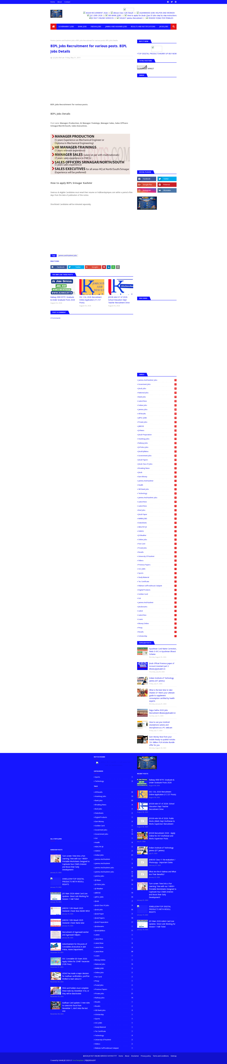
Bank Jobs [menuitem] (82, 27)
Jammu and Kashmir (157, 481)
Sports (157, 573)
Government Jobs (157, 456)
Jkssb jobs (157, 388)
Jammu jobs (157, 409)
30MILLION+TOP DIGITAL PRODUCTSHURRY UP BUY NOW (159, 54)
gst (157, 598)
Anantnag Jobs (157, 439)
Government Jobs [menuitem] (66, 27)
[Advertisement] (91, 80)
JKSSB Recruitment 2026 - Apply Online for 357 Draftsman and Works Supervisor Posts (162, 836)
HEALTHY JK (157, 527)
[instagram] (146, 190)
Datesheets (157, 523)
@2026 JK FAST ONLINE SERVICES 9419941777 (100, 1056)
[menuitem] (53, 27)
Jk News (157, 430)
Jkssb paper (157, 514)
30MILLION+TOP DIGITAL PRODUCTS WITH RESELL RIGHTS (73, 881)
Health (157, 485)
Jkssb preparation (157, 435)
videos (157, 561)
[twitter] (171, 2)
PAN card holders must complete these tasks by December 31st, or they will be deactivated (75, 991)
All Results (157, 414)
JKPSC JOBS (157, 418)
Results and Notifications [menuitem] (143, 27)
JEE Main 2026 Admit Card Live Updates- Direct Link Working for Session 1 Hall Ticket (75, 896)
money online (157, 623)
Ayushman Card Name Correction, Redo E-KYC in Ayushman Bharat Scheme (163, 651)
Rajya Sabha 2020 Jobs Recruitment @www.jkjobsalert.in (162, 711)
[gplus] (146, 184)
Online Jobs (157, 540)
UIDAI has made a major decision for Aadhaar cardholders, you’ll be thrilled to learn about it (75, 976)
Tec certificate (157, 581)
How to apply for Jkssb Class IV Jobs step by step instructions (151, 15)
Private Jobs (157, 422)
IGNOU (157, 531)
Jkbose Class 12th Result (123, 13)
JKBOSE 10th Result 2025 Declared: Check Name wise (73, 921)
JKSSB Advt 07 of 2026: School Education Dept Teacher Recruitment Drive (119, 300)
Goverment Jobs (157, 384)
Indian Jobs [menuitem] (96, 27)
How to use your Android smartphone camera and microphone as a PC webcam (160, 725)
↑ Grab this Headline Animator (113, 765)
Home (52, 2)
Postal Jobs (157, 548)
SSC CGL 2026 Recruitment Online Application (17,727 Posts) (90, 300)
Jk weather (157, 535)
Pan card (157, 544)
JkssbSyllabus (157, 451)
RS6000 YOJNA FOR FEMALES (159, 18)
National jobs (157, 393)
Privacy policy (146, 1056)
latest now (157, 506)
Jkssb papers (157, 460)
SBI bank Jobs (157, 489)
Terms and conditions (161, 1056)
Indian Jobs (157, 405)
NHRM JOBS (157, 519)
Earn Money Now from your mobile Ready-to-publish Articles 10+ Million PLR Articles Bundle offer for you (162, 741)
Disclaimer (135, 1056)
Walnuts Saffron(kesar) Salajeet (157, 586)
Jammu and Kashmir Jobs (65, 40)
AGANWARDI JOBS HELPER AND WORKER (157, 13)
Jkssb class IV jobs (157, 464)
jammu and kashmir (157, 602)
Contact (67, 2)
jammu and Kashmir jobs (157, 498)
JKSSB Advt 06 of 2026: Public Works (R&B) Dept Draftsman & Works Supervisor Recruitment (162, 821)
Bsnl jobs (157, 510)
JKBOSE (157, 426)
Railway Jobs (157, 443)
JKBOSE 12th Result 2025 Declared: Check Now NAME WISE (76, 909)
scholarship (157, 636)
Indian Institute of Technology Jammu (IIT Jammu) (161, 679)
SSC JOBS (157, 569)
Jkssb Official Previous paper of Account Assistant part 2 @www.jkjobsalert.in (161, 666)
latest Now (157, 502)
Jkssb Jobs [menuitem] (163, 27)
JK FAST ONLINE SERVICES (101, 18)
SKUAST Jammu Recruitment (129, 18)
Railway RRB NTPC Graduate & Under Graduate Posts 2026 (62, 298)
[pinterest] (175, 2)
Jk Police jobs (157, 447)
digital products (157, 590)
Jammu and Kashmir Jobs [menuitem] (116, 27)
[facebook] (168, 2)
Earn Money (157, 477)
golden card (157, 594)
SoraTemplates (78, 1060)
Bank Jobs (157, 397)
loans (157, 619)
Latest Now (157, 401)
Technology (157, 493)
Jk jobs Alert (57, 58)
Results (157, 552)
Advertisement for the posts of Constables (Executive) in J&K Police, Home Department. (74, 947)
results (157, 632)
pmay (157, 628)
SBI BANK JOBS (113, 15)
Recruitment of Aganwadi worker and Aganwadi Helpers (75, 933)
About (59, 2)
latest (157, 611)
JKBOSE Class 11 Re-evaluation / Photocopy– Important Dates (162, 861)
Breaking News (157, 468)
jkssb (157, 472)
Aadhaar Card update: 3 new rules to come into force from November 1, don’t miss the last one (76, 1007)
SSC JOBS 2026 (95, 15)
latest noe (157, 615)
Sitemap (174, 1056)
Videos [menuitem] (55, 33)
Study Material (157, 577)
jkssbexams (157, 607)
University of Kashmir (157, 556)
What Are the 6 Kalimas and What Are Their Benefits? (162, 873)
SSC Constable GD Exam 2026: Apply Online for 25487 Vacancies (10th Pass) (75, 961)
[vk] (167, 190)
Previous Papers (157, 565)
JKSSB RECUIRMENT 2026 (97, 13)
